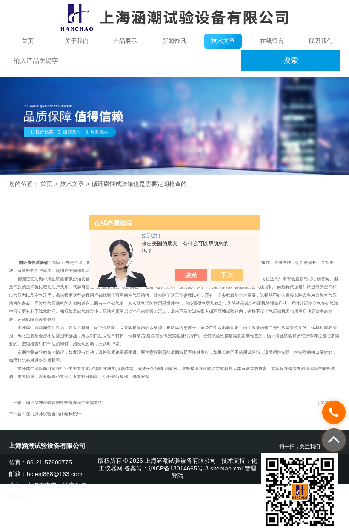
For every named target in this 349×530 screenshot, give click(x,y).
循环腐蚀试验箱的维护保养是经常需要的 (64, 402)
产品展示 (125, 41)
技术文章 (223, 41)
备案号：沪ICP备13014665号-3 (166, 468)
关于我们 (77, 41)
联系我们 (321, 41)
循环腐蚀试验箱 (34, 262)
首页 (28, 41)
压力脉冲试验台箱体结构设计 (53, 414)
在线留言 (272, 41)
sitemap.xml (226, 468)
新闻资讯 (174, 41)
